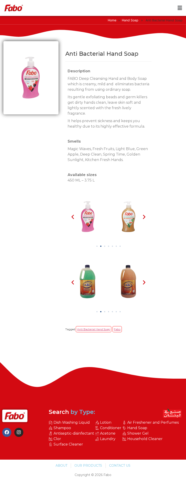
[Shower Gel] (151, 433)
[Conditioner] (108, 428)
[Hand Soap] (151, 428)
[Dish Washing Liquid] (72, 422)
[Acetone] (108, 433)
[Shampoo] (72, 428)
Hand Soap (130, 20)
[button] (180, 8)
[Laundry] (108, 439)
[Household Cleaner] (151, 439)
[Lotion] (108, 422)
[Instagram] (18, 432)
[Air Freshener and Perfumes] (151, 422)
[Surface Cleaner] (72, 444)
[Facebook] (6, 432)
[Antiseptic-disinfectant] (72, 433)
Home (112, 20)
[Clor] (72, 439)
